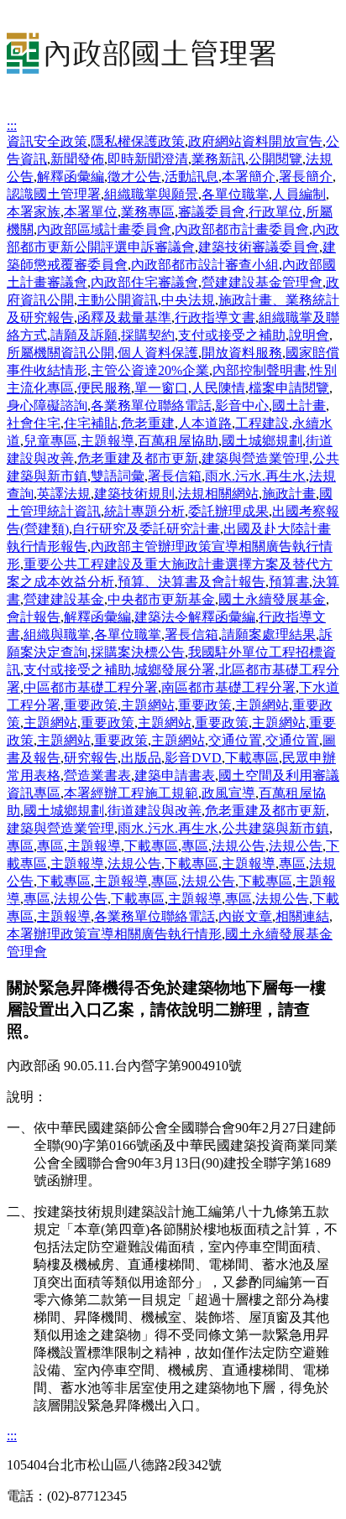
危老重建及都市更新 (137, 458)
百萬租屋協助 (178, 441)
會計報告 (33, 617)
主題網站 (148, 705)
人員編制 (299, 194)
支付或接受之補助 (232, 335)
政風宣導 (228, 793)
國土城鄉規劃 (262, 441)
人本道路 (205, 423)
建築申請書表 (174, 775)
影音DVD (193, 758)
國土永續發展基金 (272, 599)
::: (12, 125)
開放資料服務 (242, 353)
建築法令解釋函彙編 (194, 617)
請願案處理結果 (269, 634)
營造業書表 (97, 775)
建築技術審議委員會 (258, 247)
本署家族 (33, 212)
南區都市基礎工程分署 (228, 687)
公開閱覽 (275, 159)
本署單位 (91, 212)
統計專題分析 (144, 511)
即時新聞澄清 (147, 159)
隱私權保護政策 (138, 141)
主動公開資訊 (117, 300)
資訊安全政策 (47, 141)
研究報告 (91, 758)
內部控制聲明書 (259, 370)
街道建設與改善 (154, 811)
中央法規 (188, 300)
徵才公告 (134, 176)
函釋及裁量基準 (124, 317)
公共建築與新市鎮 (275, 828)
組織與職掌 (57, 634)
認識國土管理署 (54, 194)
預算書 (289, 582)
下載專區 (252, 758)
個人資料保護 (158, 353)
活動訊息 (191, 176)
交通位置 (235, 740)
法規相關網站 (218, 493)
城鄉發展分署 (174, 670)
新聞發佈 (77, 159)
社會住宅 (33, 423)
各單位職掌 (235, 194)
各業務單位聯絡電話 (151, 405)
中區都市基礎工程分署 (91, 687)
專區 (20, 846)
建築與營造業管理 (255, 458)
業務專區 (148, 212)
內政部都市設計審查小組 (205, 265)
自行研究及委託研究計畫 (146, 529)
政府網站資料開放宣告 (255, 141)
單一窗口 (161, 388)
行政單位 (275, 212)
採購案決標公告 (138, 652)
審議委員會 (211, 212)
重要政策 (91, 705)
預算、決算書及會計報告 (191, 582)
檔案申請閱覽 (289, 388)
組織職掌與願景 (151, 194)
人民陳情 (218, 388)
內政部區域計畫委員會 (104, 229)
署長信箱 (175, 476)
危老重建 (148, 423)
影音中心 (242, 405)
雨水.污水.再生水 (255, 476)
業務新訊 (218, 159)
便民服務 (104, 388)
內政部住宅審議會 (144, 282)
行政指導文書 (215, 317)
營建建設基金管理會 (262, 282)
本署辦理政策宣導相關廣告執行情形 (114, 934)
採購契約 (148, 335)
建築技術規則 (134, 493)
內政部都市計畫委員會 (242, 229)
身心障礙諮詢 (47, 405)
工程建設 (262, 423)
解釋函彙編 (70, 176)
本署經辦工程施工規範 (131, 793)
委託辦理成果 (228, 511)
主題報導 (107, 441)
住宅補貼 (91, 423)
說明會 (309, 335)
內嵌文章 (245, 916)
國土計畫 (299, 405)
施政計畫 (289, 493)
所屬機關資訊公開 (60, 353)
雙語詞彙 (117, 476)
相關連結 (302, 916)
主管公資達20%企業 (150, 370)
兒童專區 (50, 441)
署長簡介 (306, 176)
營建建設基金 (64, 599)
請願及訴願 (84, 335)
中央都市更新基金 (161, 599)
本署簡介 (248, 176)
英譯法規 (64, 493)
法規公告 (238, 846)
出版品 (141, 758)
